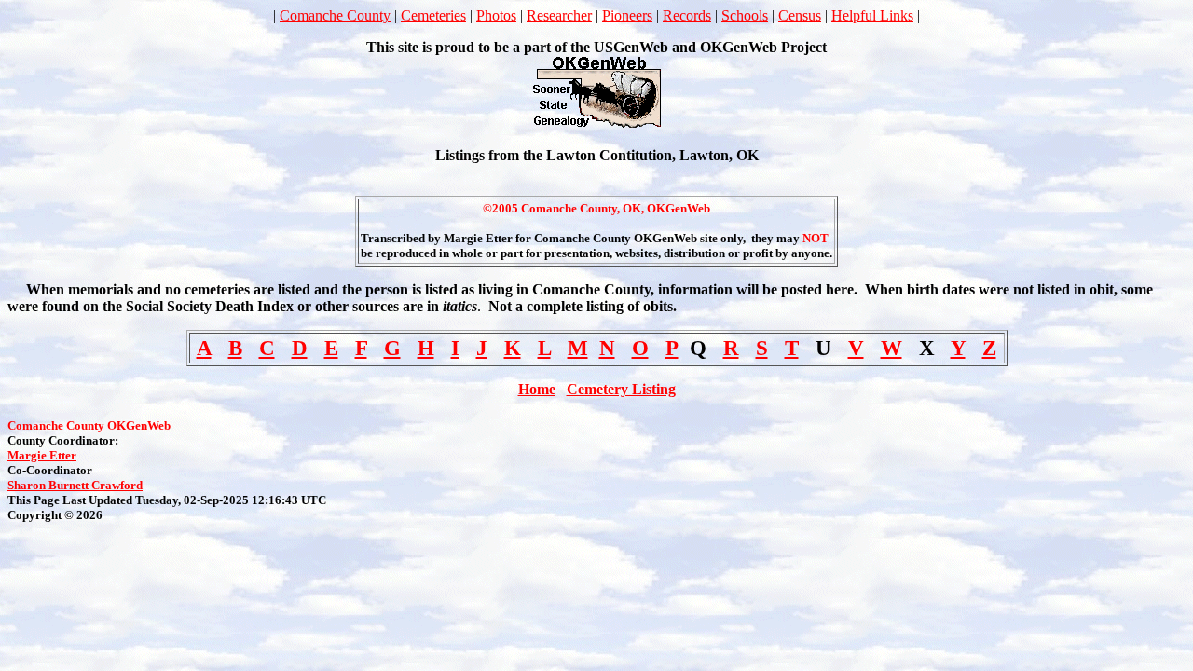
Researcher (559, 15)
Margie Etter (41, 455)
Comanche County (335, 15)
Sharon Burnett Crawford (75, 485)
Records (687, 15)
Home (536, 389)
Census (799, 15)
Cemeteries (433, 15)
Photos (496, 15)
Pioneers (627, 15)
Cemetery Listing (621, 389)
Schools (744, 15)
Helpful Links (872, 15)
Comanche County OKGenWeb (89, 425)
